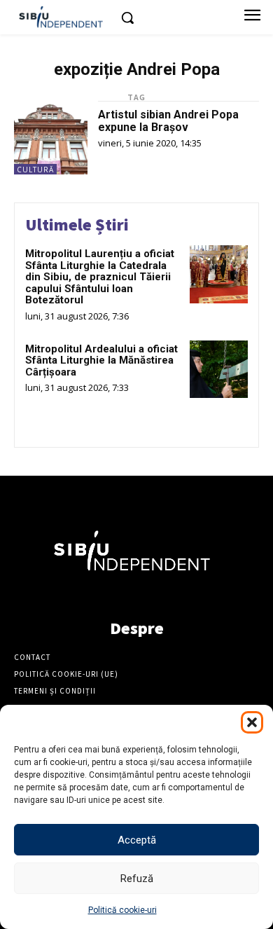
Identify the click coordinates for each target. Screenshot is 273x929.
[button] (252, 722)
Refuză (136, 878)
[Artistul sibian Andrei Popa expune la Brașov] (51, 137)
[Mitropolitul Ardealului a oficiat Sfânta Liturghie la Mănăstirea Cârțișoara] (219, 369)
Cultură (35, 169)
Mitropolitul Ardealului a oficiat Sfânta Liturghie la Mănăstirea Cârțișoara (101, 360)
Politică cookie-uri (122, 910)
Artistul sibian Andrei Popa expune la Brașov (168, 121)
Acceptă (137, 840)
